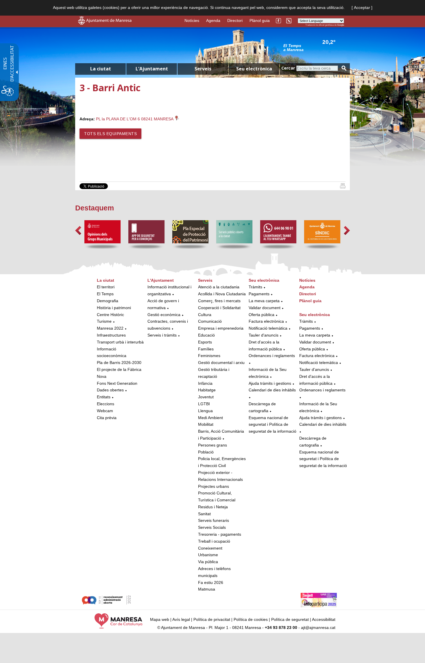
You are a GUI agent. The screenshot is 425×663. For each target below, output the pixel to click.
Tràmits (255, 287)
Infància (205, 383)
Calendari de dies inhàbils (272, 390)
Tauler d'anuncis (263, 335)
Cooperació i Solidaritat (219, 307)
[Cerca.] (344, 68)
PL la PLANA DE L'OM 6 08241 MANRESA (135, 119)
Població (206, 452)
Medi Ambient (210, 417)
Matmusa (206, 589)
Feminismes (209, 355)
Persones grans (212, 445)
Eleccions (105, 403)
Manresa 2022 (110, 328)
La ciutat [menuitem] (100, 69)
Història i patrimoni (114, 307)
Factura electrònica (266, 321)
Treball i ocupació (214, 541)
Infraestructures (111, 335)
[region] (313, 47)
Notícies (191, 20)
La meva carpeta (264, 300)
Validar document (264, 307)
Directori (235, 20)
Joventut (206, 397)
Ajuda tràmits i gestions (270, 383)
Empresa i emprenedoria (220, 328)
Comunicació (210, 321)
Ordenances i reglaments (272, 355)
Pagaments (259, 294)
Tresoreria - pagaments (219, 534)
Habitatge (207, 390)
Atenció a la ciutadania (218, 287)
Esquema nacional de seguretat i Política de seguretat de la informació (272, 424)
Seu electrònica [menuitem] (254, 69)
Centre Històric (110, 314)
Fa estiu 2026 (210, 582)
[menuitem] (121, 349)
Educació (206, 335)
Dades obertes (111, 390)
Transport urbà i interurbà (120, 342)
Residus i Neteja (213, 507)
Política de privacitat (211, 619)
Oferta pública (261, 314)
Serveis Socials (212, 527)
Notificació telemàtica (268, 328)
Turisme (104, 321)
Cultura (204, 314)
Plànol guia (260, 20)
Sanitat (204, 513)
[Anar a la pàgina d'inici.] (105, 23)
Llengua (205, 410)
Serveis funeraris (213, 520)
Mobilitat (205, 424)
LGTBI (204, 403)
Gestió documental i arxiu (221, 362)
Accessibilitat (323, 619)
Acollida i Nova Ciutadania (222, 294)
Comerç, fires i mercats (219, 300)
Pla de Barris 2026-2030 (119, 362)
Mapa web (159, 619)
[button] (78, 230)
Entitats (103, 397)
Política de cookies (251, 619)
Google (340, 25)
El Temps (105, 294)
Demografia (107, 300)
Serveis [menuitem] (203, 69)
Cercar (288, 68)
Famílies (206, 349)
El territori (105, 287)
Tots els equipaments (110, 133)
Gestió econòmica (163, 314)
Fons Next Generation (117, 383)
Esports (205, 342)
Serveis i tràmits (162, 335)
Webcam (105, 410)
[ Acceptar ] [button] (362, 7)
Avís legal (181, 619)
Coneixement (210, 548)
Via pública (208, 561)
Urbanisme (208, 554)
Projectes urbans (213, 486)
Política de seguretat (290, 619)
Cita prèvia (107, 417)
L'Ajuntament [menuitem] (152, 69)
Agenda (213, 20)
